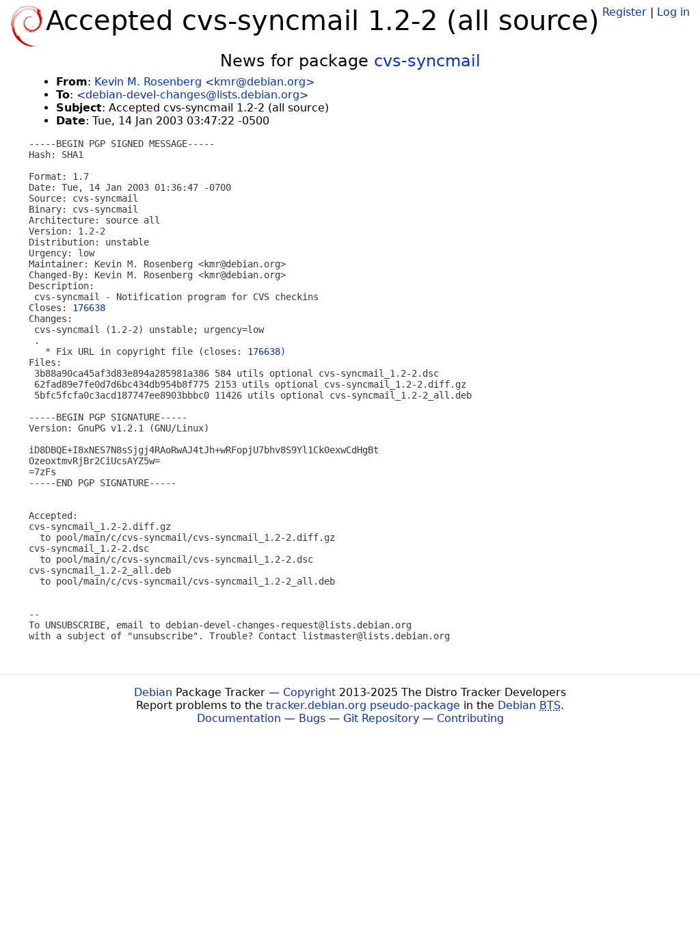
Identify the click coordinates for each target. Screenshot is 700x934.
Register (624, 11)
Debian (153, 692)
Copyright (309, 692)
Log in (673, 11)
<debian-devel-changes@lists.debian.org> (192, 94)
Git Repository (381, 718)
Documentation (239, 718)
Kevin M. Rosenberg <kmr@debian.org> (204, 81)
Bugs (312, 718)
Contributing (470, 718)
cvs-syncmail (427, 60)
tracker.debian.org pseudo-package (363, 705)
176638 (88, 307)
